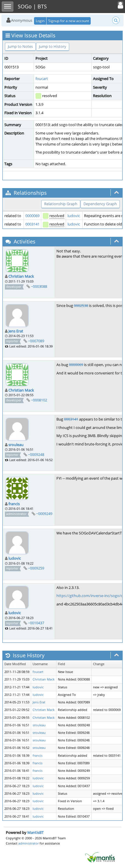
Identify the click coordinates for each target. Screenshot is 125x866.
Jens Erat (15, 331)
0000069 (32, 215)
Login (40, 20)
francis (14, 503)
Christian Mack (21, 276)
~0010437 (36, 622)
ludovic (73, 215)
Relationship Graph (60, 203)
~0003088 (39, 286)
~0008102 (39, 400)
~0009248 (36, 454)
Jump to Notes (20, 46)
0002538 (81, 305)
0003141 (32, 224)
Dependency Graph (100, 203)
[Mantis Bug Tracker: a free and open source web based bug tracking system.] (100, 857)
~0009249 (44, 513)
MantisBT (35, 832)
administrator (28, 843)
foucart (41, 78)
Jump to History (52, 46)
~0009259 (36, 568)
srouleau (16, 444)
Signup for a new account (68, 20)
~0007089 (36, 340)
